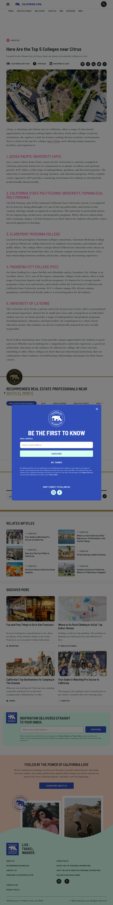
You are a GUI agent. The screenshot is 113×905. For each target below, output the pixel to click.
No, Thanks (56, 462)
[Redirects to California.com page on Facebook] (59, 492)
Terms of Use (86, 472)
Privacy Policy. (53, 475)
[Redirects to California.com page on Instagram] (53, 492)
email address (26, 439)
